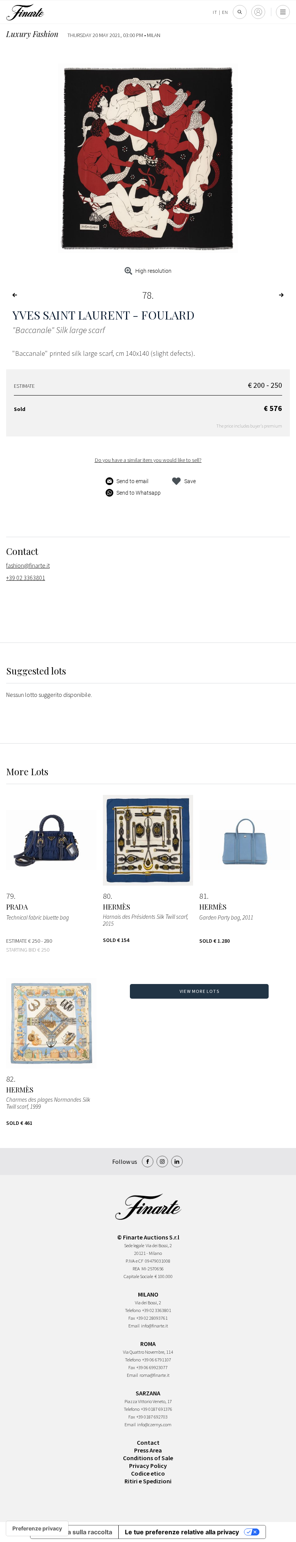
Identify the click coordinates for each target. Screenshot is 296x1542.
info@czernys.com (154, 1424)
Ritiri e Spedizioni (148, 1481)
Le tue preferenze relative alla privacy (182, 1532)
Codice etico (148, 1473)
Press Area (148, 1450)
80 (107, 896)
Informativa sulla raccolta (74, 1532)
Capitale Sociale (138, 1276)
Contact (148, 1442)
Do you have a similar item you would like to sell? (148, 460)
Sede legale (134, 1245)
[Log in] (258, 12)
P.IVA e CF (134, 1261)
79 (10, 896)
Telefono (133, 1310)
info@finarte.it (154, 1326)
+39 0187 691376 (156, 1409)
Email (134, 1326)
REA (136, 1268)
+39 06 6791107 (156, 1360)
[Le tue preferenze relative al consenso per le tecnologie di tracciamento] (37, 1528)
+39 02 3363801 (25, 578)
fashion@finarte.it (28, 565)
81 (203, 896)
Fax (131, 1318)
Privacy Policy (148, 1465)
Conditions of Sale (148, 1458)
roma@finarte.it (155, 1375)
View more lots (199, 991)
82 (10, 1079)
